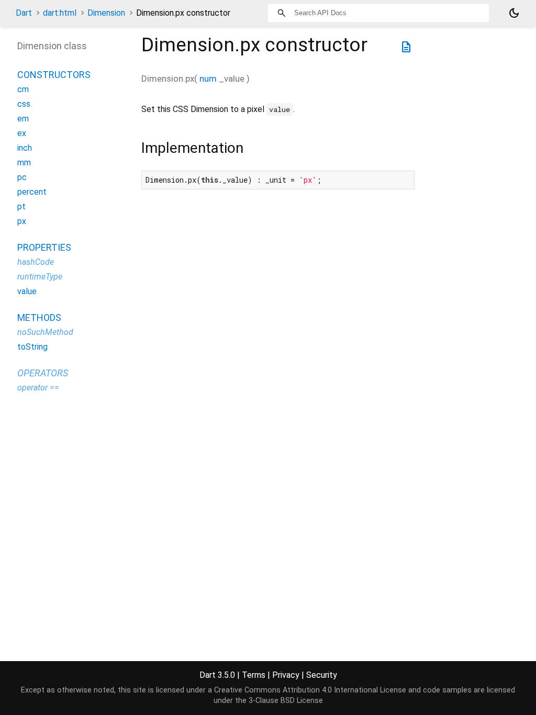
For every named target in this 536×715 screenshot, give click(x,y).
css (23, 104)
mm (24, 162)
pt (21, 206)
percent (32, 192)
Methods (39, 317)
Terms (253, 675)
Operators (42, 372)
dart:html (59, 13)
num (208, 78)
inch (24, 148)
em (23, 119)
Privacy (285, 675)
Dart (24, 13)
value (27, 291)
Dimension (106, 13)
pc (22, 177)
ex (21, 133)
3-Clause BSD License (286, 700)
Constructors (54, 74)
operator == (38, 388)
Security (321, 675)
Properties (44, 247)
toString (32, 347)
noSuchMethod (45, 332)
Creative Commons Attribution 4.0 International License (310, 690)
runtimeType (39, 277)
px (21, 221)
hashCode (35, 262)
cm (23, 89)
